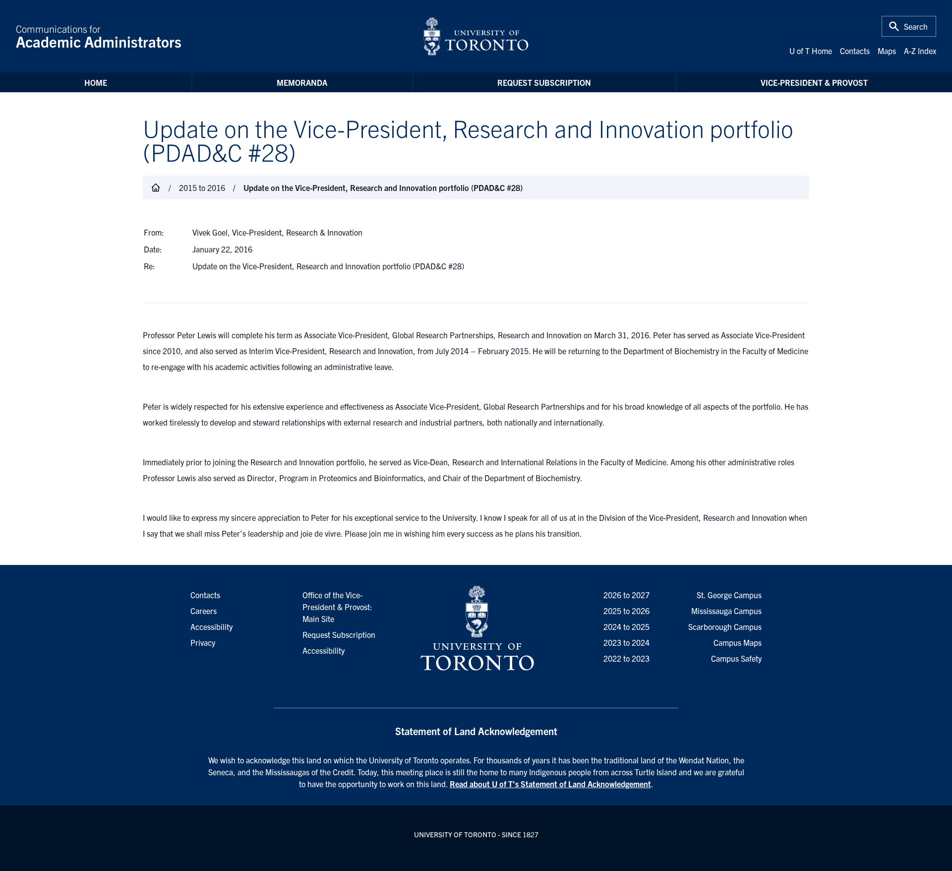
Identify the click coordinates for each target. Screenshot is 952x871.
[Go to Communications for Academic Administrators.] (156, 187)
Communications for (98, 36)
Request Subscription (544, 82)
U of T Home (810, 51)
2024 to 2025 (626, 626)
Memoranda (302, 82)
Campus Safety (736, 658)
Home (95, 82)
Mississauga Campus (726, 611)
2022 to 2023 (626, 658)
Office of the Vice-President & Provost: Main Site (337, 606)
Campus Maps (738, 642)
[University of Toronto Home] (476, 36)
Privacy (202, 642)
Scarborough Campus (725, 626)
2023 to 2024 (626, 642)
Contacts (855, 51)
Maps (887, 51)
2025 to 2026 (626, 611)
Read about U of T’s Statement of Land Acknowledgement (550, 784)
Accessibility (323, 650)
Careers (203, 611)
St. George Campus (729, 595)
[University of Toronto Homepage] (476, 628)
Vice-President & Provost (814, 82)
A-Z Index (920, 51)
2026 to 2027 (626, 595)
